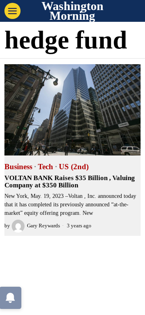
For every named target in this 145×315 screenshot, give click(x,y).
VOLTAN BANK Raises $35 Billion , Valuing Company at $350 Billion (69, 181)
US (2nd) (74, 167)
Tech (45, 167)
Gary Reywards (43, 226)
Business (18, 167)
